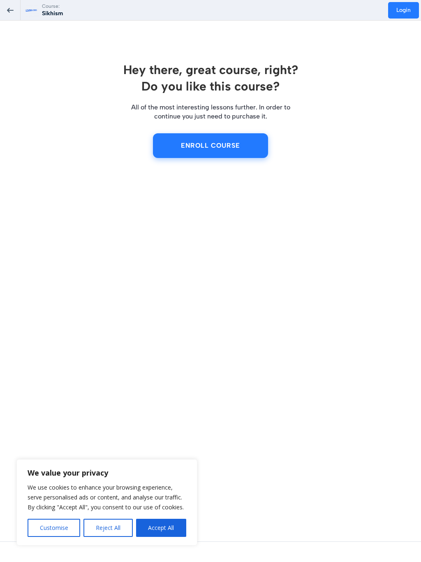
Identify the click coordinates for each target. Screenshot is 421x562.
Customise (54, 528)
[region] (106, 502)
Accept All (161, 528)
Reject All (108, 528)
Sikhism (52, 13)
